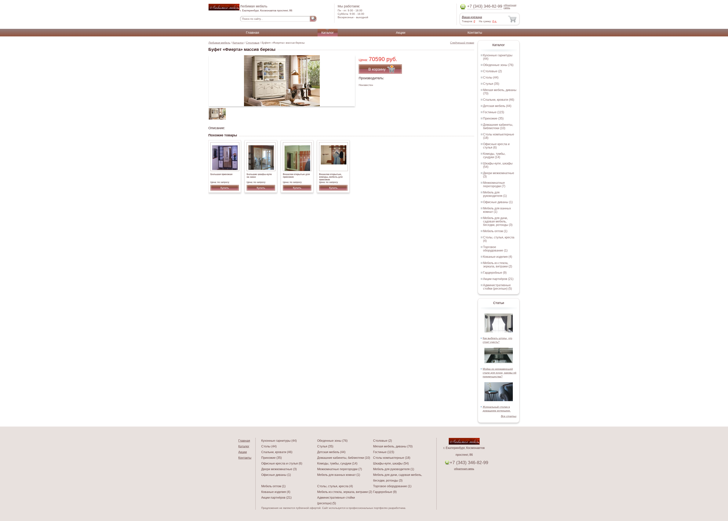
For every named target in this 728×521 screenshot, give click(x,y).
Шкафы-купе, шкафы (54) (391, 463)
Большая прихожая (221, 174)
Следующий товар (462, 42)
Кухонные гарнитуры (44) (279, 440)
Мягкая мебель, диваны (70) (393, 446)
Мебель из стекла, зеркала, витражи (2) (497, 264)
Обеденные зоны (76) (498, 65)
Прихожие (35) (493, 118)
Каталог (327, 33)
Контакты (475, 33)
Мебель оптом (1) (495, 231)
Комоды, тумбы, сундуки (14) (494, 155)
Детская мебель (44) (497, 106)
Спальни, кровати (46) (498, 99)
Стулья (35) (491, 83)
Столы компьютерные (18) (391, 457)
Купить (224, 187)
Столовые (252, 42)
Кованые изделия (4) (497, 256)
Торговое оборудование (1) (495, 248)
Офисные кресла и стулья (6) (496, 145)
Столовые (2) (492, 71)
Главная (252, 33)
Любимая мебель (219, 42)
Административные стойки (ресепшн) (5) (497, 287)
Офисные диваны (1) (498, 202)
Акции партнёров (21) (498, 279)
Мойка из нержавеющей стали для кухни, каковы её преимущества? (499, 372)
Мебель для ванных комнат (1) (497, 210)
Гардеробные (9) (495, 272)
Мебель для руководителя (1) (495, 194)
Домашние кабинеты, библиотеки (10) (498, 126)
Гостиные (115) (493, 112)
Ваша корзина (472, 17)
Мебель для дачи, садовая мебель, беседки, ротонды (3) (497, 221)
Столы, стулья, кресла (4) (335, 486)
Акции (400, 33)
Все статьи (508, 416)
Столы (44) (490, 77)
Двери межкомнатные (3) (279, 469)
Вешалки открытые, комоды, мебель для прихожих (331, 177)
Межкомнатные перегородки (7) (494, 184)
